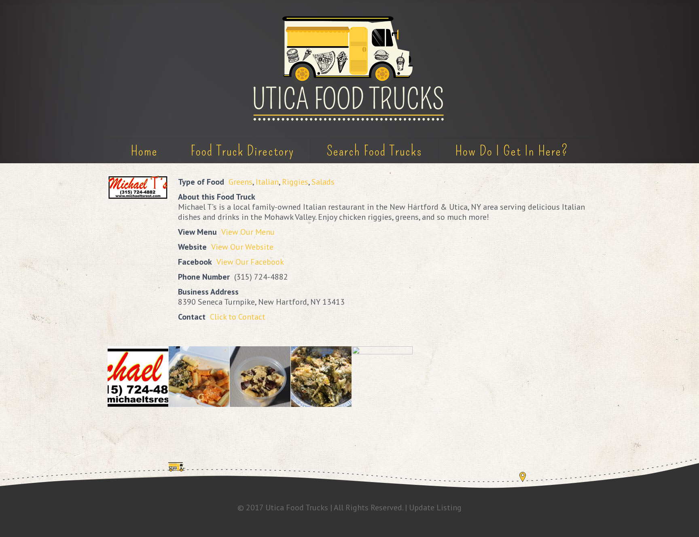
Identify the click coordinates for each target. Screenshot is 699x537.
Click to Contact (237, 317)
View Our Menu (248, 232)
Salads (323, 182)
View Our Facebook (250, 262)
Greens (240, 182)
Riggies (295, 182)
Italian (267, 182)
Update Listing (435, 507)
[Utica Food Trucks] (349, 69)
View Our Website (242, 247)
